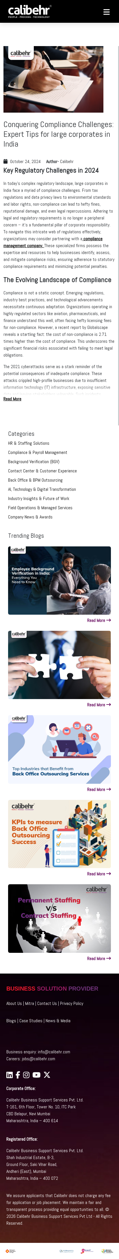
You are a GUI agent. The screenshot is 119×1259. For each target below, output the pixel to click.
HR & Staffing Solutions (28, 443)
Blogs (11, 1021)
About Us (14, 1003)
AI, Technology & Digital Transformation (42, 489)
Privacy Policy (71, 1003)
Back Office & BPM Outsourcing (35, 480)
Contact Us (47, 1003)
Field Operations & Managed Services (40, 508)
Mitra (29, 1003)
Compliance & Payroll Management (37, 452)
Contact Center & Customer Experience (42, 471)
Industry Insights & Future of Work (38, 498)
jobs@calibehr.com (38, 1059)
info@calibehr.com (54, 1052)
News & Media (58, 1021)
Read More (12, 399)
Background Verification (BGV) (34, 462)
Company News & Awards (30, 517)
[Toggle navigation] (103, 11)
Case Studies (30, 1021)
